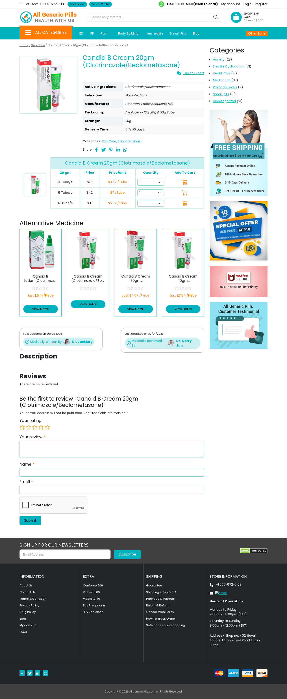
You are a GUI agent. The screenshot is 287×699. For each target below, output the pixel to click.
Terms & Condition (33, 599)
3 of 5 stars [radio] (34, 427)
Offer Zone (256, 33)
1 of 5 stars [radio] (22, 427)
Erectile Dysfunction (228, 66)
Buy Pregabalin (94, 605)
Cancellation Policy (160, 612)
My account (230, 4)
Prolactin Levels (225, 87)
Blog (196, 33)
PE (92, 33)
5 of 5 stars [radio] (47, 427)
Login (248, 4)
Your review (33, 437)
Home (24, 45)
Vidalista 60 (91, 592)
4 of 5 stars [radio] (41, 427)
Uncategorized (224, 101)
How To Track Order (160, 619)
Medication (221, 80)
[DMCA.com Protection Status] (253, 551)
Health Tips (221, 73)
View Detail (40, 309)
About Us (26, 585)
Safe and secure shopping (165, 625)
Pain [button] (104, 33)
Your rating (30, 420)
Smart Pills (178, 33)
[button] (28, 32)
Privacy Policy (29, 605)
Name (27, 464)
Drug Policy (28, 612)
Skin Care (38, 45)
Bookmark (77, 4)
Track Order (100, 4)
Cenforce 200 (93, 585)
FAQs (23, 632)
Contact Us (27, 592)
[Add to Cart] (185, 182)
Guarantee (154, 585)
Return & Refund (158, 605)
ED (81, 33)
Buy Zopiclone (93, 612)
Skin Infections (129, 141)
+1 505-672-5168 (52, 4)
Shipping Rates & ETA (161, 592)
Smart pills (221, 94)
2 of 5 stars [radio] (28, 427)
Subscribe (127, 554)
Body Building (128, 33)
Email (26, 481)
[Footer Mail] (218, 592)
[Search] (215, 17)
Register (261, 4)
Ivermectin (154, 33)
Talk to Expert (193, 73)
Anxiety (218, 59)
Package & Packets (160, 599)
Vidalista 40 (91, 599)
